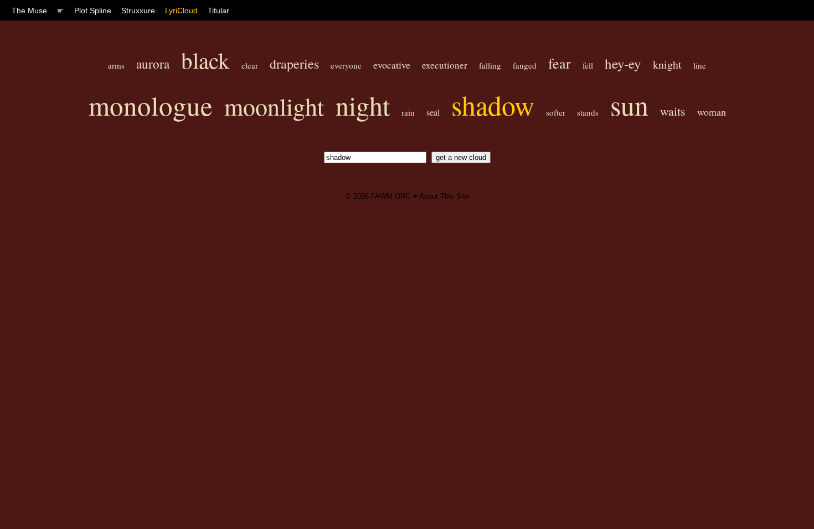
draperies (294, 63)
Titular (218, 10)
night (363, 105)
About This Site (444, 196)
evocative (391, 64)
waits (673, 111)
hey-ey (623, 63)
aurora (152, 63)
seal (433, 112)
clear (249, 65)
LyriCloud (181, 10)
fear (559, 63)
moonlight (274, 106)
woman (711, 111)
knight (667, 64)
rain (408, 112)
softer (555, 112)
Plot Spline (92, 10)
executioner (444, 65)
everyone (346, 65)
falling (490, 65)
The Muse (29, 10)
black (205, 60)
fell (588, 65)
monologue (151, 105)
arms (116, 65)
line (699, 65)
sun (629, 104)
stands (588, 112)
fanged (525, 65)
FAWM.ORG (391, 196)
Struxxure (138, 10)
